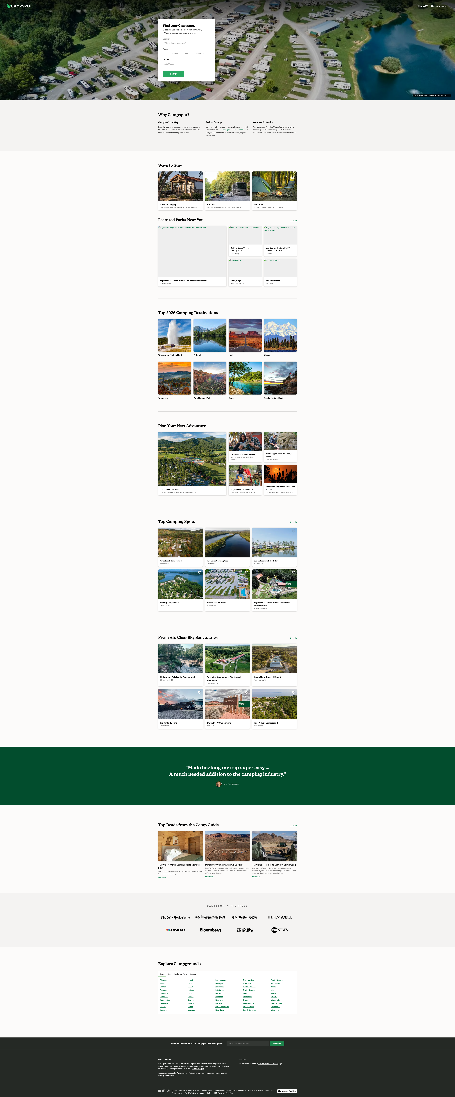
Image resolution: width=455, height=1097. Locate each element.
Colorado (164, 920)
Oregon (246, 924)
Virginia (274, 920)
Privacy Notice (177, 1093)
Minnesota (219, 910)
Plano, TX (247, 950)
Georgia (163, 934)
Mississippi (220, 914)
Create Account (431, 6)
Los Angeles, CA (222, 954)
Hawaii (190, 904)
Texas (273, 910)
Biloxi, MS (164, 954)
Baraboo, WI (165, 944)
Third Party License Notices (194, 1093)
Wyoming (275, 934)
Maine (190, 930)
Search (173, 73)
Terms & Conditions (265, 1090)
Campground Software (221, 1090)
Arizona (163, 910)
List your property (403, 6)
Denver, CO (192, 947)
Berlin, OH (164, 950)
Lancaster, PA (220, 950)
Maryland (191, 934)
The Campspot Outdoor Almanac (219, 897)
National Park (180, 897)
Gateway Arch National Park (217, 897)
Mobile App (206, 1090)
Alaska (162, 907)
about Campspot (198, 1068)
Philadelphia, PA (249, 941)
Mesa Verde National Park (263, 897)
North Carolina (249, 910)
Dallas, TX (192, 941)
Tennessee (275, 907)
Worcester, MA (277, 957)
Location (166, 38)
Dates (165, 49)
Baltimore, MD (166, 941)
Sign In (418, 6)
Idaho (190, 907)
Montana (219, 920)
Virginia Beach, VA (278, 954)
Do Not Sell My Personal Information (220, 1093)
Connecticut (165, 924)
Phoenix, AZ (248, 944)
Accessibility (250, 1090)
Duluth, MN (192, 954)
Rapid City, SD (277, 897)
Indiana (191, 914)
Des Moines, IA (194, 950)
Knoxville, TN (220, 947)
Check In (174, 53)
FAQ (198, 1090)
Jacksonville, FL (221, 941)
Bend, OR (164, 947)
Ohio (245, 917)
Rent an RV (388, 6)
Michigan (219, 907)
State (162, 897)
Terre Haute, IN (277, 950)
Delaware (164, 927)
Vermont (274, 917)
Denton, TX (192, 944)
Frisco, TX (219, 897)
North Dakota (249, 914)
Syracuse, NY (276, 941)
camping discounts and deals (233, 129)
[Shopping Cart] (443, 5)
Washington (276, 924)
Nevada (218, 927)
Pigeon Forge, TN (250, 947)
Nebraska (219, 924)
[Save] (199, 455)
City (169, 897)
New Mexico (248, 904)
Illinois (190, 910)
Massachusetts (221, 904)
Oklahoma (247, 920)
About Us (191, 1090)
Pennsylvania (248, 927)
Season (193, 897)
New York (247, 907)
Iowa (189, 917)
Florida (163, 930)
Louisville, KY (220, 957)
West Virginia (276, 927)
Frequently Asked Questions (268, 1063)
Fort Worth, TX (193, 957)
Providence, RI (249, 957)
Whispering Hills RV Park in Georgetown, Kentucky (432, 95)
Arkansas (163, 914)
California (164, 917)
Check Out (199, 53)
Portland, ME (248, 954)
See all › (293, 446)
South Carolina (249, 934)
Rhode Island (248, 930)
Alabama (163, 904)
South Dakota (276, 904)
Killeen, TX (219, 944)
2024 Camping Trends (261, 897)
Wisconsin (275, 930)
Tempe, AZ (275, 947)
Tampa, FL (275, 944)
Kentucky (191, 924)
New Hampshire (222, 930)
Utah (273, 914)
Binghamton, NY (166, 957)
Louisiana (191, 927)
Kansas (190, 920)
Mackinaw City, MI (250, 897)
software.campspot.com (201, 1073)
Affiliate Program (238, 1090)
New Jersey (220, 934)
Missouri (219, 917)
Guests (166, 59)
